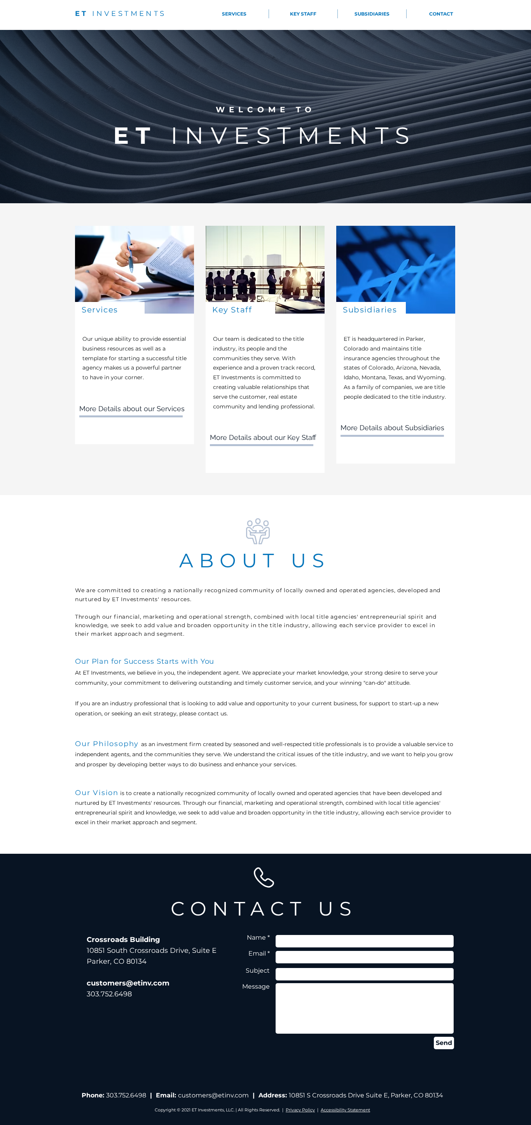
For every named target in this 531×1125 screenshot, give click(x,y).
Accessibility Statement (345, 1110)
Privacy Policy (300, 1110)
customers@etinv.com (213, 1095)
